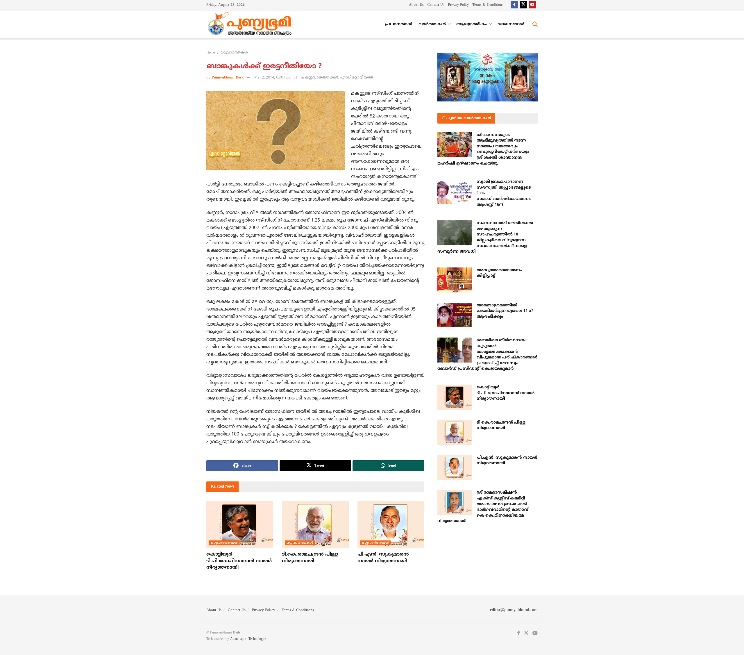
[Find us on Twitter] (523, 5)
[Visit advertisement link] (487, 77)
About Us (416, 5)
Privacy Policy (458, 5)
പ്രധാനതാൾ (398, 24)
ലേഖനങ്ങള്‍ (511, 24)
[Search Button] (535, 24)
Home (210, 53)
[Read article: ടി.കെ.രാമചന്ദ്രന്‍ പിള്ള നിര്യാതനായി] (315, 524)
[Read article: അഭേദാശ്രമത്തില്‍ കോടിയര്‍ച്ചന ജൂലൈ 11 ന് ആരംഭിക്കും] (454, 315)
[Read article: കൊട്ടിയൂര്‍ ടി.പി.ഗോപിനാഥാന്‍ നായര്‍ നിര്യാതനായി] (239, 524)
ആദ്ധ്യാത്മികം (471, 24)
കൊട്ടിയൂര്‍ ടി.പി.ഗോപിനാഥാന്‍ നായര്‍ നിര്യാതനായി (239, 561)
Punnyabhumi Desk (228, 77)
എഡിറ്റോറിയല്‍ (356, 77)
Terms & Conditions (487, 5)
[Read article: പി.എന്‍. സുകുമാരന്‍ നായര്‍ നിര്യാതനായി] (390, 524)
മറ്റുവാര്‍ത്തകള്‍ (234, 53)
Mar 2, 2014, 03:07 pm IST (276, 77)
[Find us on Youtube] (532, 5)
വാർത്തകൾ (432, 24)
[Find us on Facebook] (514, 5)
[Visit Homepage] (251, 24)
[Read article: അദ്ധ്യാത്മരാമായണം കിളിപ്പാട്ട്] (454, 279)
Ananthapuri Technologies (248, 639)
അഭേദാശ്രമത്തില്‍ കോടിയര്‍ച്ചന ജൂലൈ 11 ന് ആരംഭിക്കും (505, 311)
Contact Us (435, 5)
